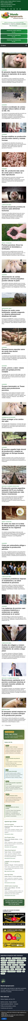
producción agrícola (5, 969)
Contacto (18, 1)
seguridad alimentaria (21, 960)
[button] (14, 31)
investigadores (18, 969)
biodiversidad (15, 964)
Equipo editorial (12, 1)
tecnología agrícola (11, 971)
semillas (3, 973)
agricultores (3, 964)
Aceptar (4, 1018)
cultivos (2, 958)
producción (3, 962)
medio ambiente (20, 962)
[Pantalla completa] (23, 924)
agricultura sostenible (16, 958)
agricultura (8, 958)
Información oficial (9, 834)
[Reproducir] (4, 924)
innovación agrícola (11, 962)
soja (23, 971)
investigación (22, 964)
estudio (9, 964)
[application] (14, 919)
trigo (24, 969)
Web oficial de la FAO (9, 871)
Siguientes (8, 725)
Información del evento (10, 858)
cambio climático (12, 960)
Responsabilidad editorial (7, 2)
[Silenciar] (21, 924)
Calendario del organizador (11, 846)
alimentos (19, 971)
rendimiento (3, 971)
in (17, 9)
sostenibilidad (4, 960)
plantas (24, 958)
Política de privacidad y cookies (8, 4)
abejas (12, 969)
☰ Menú (3, 45)
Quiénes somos (4, 1)
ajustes (11, 1016)
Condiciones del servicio (6, 6)
